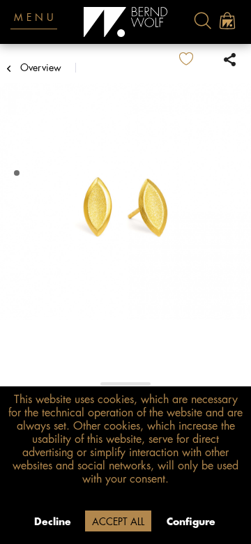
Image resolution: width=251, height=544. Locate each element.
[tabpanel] (125, 208)
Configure (191, 522)
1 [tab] (18, 173)
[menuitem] (202, 20)
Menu (35, 17)
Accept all (118, 522)
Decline (52, 522)
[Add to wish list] (197, 59)
